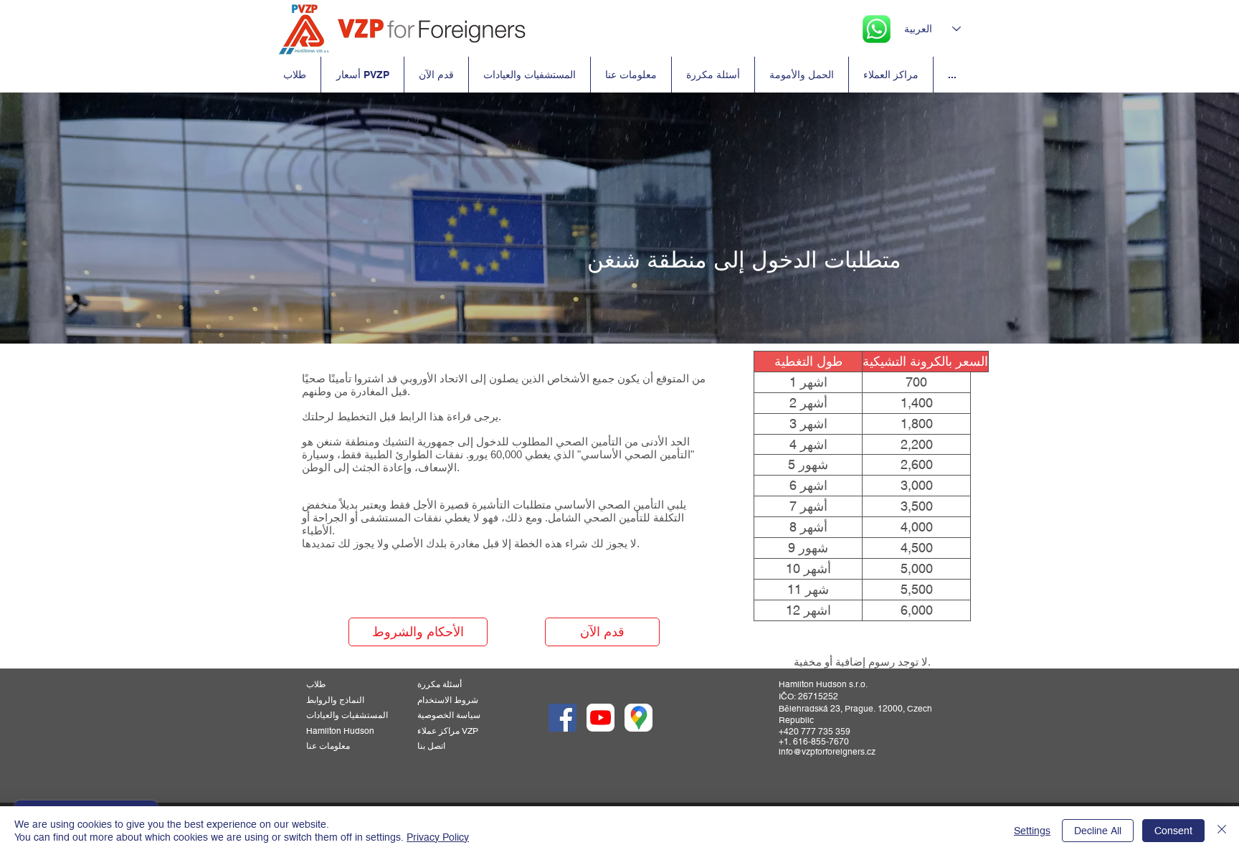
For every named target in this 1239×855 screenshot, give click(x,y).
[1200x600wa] (600, 718)
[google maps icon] (638, 718)
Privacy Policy (438, 837)
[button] (808, 403)
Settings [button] (1032, 830)
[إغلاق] (1221, 831)
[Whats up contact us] (877, 29)
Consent (1173, 830)
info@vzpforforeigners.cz (827, 752)
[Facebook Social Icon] (562, 718)
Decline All (1097, 830)
